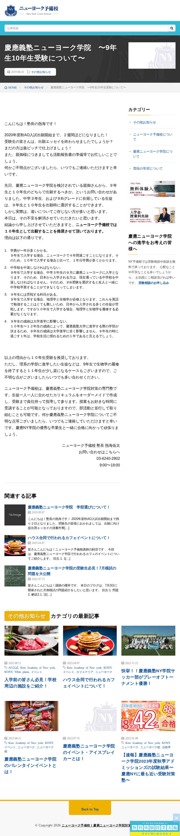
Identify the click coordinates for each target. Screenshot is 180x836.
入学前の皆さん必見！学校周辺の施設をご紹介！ (30, 682)
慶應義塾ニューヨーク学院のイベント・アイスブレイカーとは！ (89, 752)
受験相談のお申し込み (154, 283)
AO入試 (13, 667)
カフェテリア (84, 671)
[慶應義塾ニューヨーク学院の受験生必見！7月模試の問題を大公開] (15, 575)
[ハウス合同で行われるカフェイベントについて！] (15, 545)
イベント (36, 671)
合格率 (166, 747)
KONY (8, 671)
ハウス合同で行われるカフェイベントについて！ (69, 538)
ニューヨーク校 (150, 747)
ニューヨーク (103, 671)
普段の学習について (148, 168)
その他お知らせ (41, 71)
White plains (22, 671)
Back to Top (90, 809)
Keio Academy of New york (37, 667)
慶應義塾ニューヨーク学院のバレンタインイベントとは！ (30, 765)
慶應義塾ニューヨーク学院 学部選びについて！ (69, 507)
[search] (171, 28)
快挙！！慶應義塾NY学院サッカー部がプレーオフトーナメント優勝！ (148, 677)
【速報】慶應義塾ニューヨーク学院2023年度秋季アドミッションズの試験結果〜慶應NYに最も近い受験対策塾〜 (148, 767)
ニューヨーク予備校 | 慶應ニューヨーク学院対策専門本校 (103, 825)
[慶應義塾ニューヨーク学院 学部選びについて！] (15, 514)
